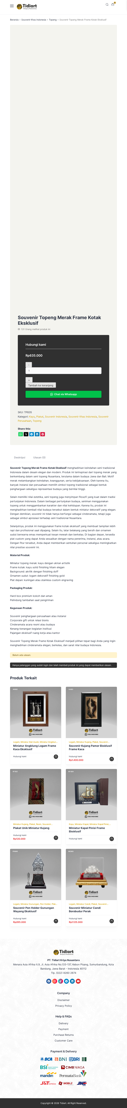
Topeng (53, 19)
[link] (20, 434)
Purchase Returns (63, 1034)
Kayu (32, 416)
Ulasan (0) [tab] (39, 457)
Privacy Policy (63, 1005)
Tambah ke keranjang (40, 385)
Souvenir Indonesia (56, 416)
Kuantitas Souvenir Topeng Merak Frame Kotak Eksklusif (66, 364)
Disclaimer (63, 1000)
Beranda (14, 19)
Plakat (40, 416)
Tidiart (63, 1103)
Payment (63, 1029)
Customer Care (63, 1040)
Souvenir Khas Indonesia (33, 19)
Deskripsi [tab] (19, 457)
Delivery (63, 1023)
